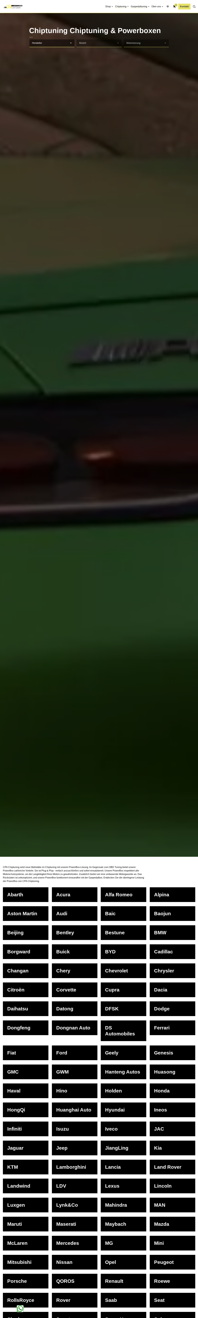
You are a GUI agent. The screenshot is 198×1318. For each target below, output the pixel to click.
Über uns (156, 6)
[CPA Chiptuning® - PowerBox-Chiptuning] (13, 6)
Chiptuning (120, 6)
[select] (71, 43)
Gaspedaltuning (139, 6)
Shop (108, 6)
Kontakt (184, 6)
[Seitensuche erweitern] (194, 6)
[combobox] (52, 43)
